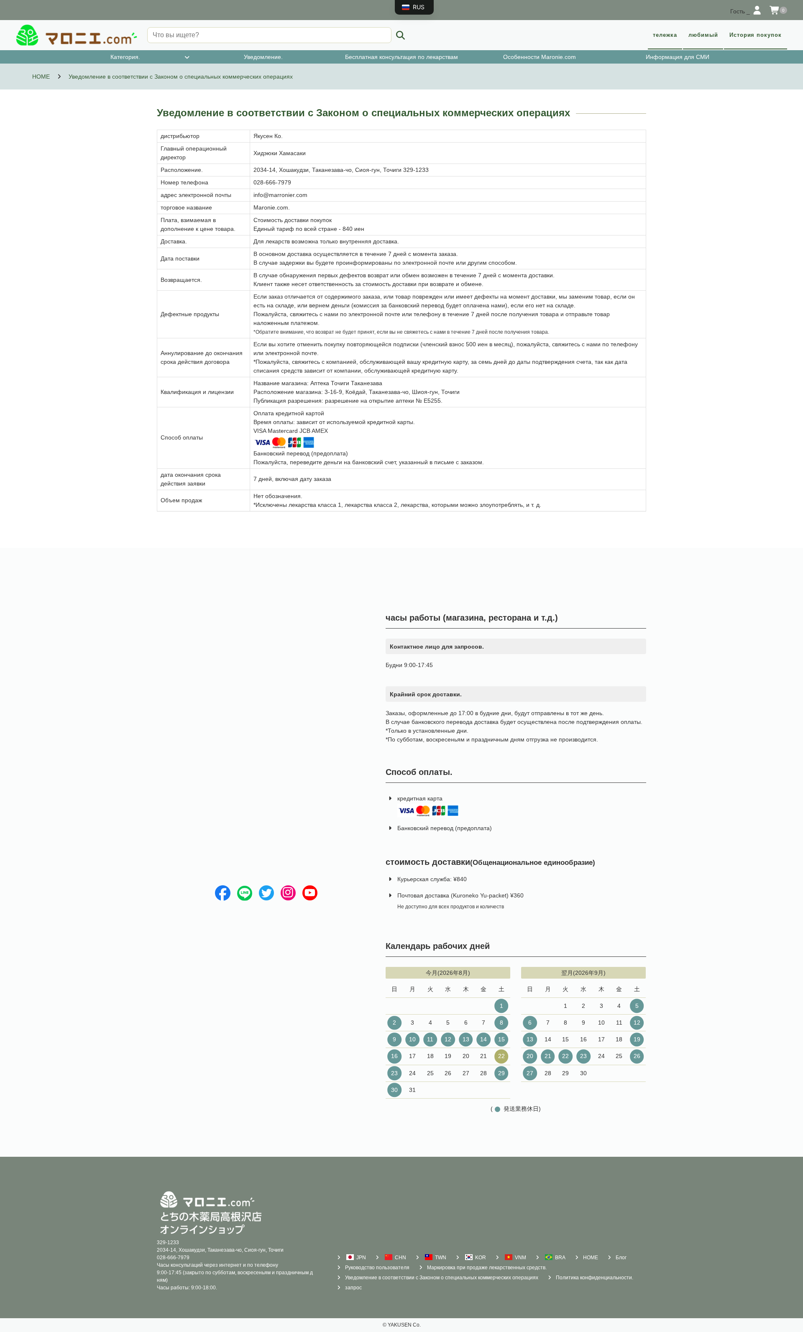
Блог (621, 1257)
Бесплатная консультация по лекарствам (401, 57)
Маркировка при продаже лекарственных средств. (487, 1268)
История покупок (755, 35)
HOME (590, 1257)
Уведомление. (263, 57)
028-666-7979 (173, 1257)
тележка (665, 35)
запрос (353, 1288)
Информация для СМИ (677, 57)
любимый (703, 35)
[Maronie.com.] (76, 35)
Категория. (125, 57)
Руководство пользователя (377, 1268)
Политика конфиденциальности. (594, 1278)
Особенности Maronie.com (539, 57)
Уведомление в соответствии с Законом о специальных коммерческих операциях (441, 1278)
